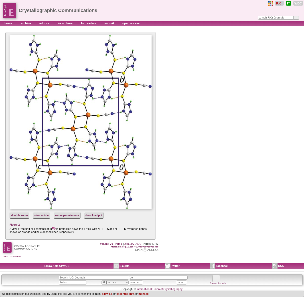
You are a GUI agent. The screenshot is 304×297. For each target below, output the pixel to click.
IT (288, 3)
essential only (125, 293)
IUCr (279, 3)
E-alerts (125, 266)
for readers (89, 23)
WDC (298, 3)
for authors (65, 23)
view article (41, 215)
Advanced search (218, 283)
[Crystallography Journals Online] (271, 3)
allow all (107, 293)
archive (26, 23)
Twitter (175, 266)
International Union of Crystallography (159, 289)
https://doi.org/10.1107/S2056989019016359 (134, 246)
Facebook (222, 266)
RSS (281, 266)
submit (109, 23)
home (8, 23)
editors (44, 23)
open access (131, 23)
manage (143, 293)
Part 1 (118, 243)
